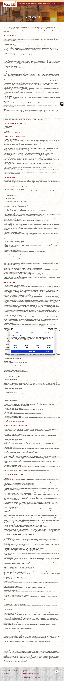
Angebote (40, 3)
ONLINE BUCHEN (56, 3)
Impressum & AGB (28, 677)
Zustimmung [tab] (17, 332)
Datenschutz (37, 677)
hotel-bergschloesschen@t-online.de (13, 132)
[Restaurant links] (24, 3)
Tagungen (28, 3)
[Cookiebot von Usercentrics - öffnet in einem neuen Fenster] (49, 329)
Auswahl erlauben (32, 351)
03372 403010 (26, 670)
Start (20, 3)
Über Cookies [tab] (47, 332)
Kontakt (48, 3)
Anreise (44, 3)
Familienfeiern (34, 3)
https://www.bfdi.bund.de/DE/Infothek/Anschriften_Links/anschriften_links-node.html (21, 644)
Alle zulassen (46, 351)
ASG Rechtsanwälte (28, 646)
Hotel (23, 3)
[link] (23, 3)
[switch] (26, 347)
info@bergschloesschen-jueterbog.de (31, 673)
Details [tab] (32, 332)
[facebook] (57, 671)
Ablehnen (17, 351)
